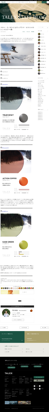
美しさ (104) (40, 91)
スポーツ (23, 31)
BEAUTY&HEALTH (21, 379)
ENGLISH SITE (31, 0)
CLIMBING (31, 379)
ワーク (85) (40, 92)
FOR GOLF (26, 381)
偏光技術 (6, 379)
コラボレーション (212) (42, 95)
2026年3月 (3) (40, 116)
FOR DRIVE (20, 378)
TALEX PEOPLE (21, 392)
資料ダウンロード (7, 398)
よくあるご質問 (35, 0)
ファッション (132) (41, 88)
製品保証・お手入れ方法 (15, 391)
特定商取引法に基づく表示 (14, 408)
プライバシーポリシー (7, 408)
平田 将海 (32, 31)
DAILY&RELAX (27, 378)
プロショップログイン (46, 0)
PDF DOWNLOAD (11, 367)
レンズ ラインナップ (14, 378)
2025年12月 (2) (40, 119)
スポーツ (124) (40, 85)
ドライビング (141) (41, 82)
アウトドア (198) (40, 86)
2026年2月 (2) (40, 118)
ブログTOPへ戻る (24, 327)
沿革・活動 (27, 392)
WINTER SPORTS (27, 382)
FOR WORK (20, 382)
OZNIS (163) (40, 98)
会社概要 (27, 390)
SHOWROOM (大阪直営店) (8, 395)
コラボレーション (14, 382)
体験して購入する (7, 390)
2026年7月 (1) (40, 112)
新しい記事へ (44, 327)
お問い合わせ (39, 0)
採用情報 (27, 395)
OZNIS (13, 381)
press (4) (39, 104)
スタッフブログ (21, 390)
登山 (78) (39, 83)
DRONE (31, 381)
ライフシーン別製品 (22, 376)
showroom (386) (40, 101)
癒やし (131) (40, 89)
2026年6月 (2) (40, 113)
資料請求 (42, 0)
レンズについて (6, 378)
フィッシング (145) (41, 80)
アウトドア (28, 31)
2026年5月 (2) (40, 115)
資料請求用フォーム (14, 396)
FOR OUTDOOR (21, 381)
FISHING (31, 378)
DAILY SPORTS (27, 379)
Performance (13, 379)
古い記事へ (4, 327)
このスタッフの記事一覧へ (17, 319)
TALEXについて (7, 381)
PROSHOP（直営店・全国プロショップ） (8, 393)
